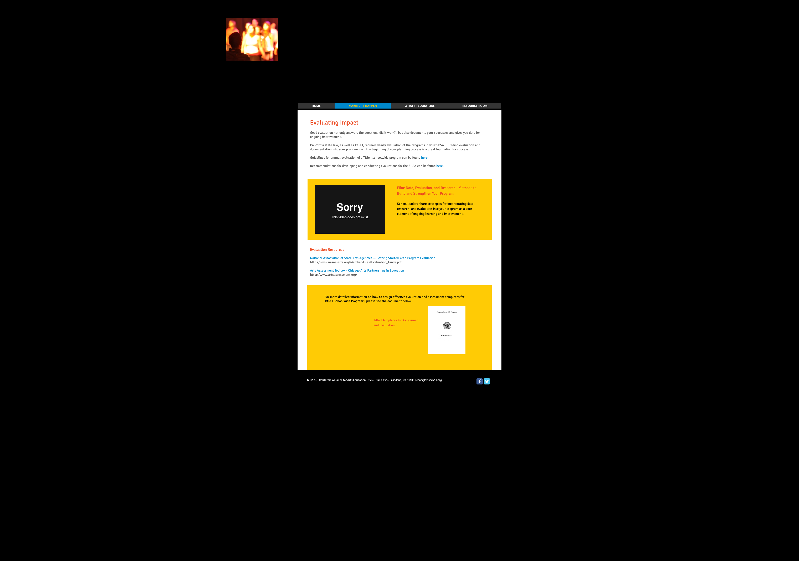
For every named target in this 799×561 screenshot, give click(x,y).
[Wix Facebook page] (479, 381)
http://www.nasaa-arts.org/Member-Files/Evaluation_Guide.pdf (355, 262)
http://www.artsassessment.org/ (333, 275)
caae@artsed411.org (429, 380)
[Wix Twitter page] (487, 381)
